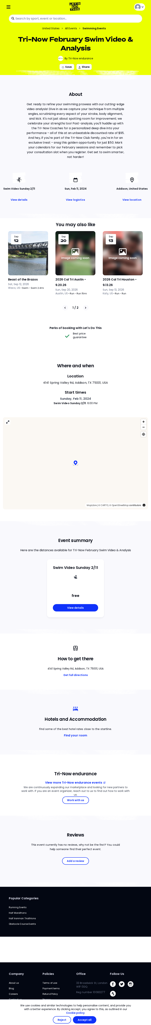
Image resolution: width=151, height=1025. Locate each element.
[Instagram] (132, 988)
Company (16, 974)
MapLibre (92, 505)
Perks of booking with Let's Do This (76, 328)
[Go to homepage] (75, 7)
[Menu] (29, 7)
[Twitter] (123, 988)
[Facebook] (114, 988)
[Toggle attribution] (144, 505)
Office (81, 974)
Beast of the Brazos (23, 279)
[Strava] (114, 997)
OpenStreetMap (120, 505)
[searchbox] (75, 19)
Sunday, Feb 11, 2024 (75, 399)
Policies (48, 974)
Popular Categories (23, 898)
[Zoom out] (143, 427)
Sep (16, 236)
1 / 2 (75, 308)
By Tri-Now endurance (79, 58)
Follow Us (117, 974)
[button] (75, 463)
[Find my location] (143, 434)
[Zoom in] (143, 421)
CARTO (104, 505)
